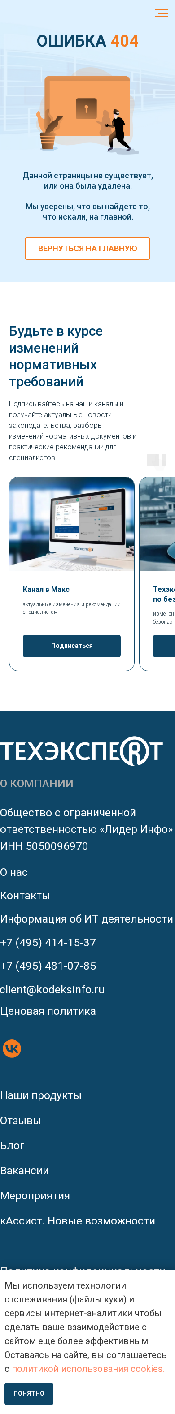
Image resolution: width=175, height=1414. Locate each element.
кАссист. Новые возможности (77, 1220)
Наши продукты (41, 1095)
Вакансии (24, 1170)
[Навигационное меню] (161, 13)
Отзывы (20, 1120)
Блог (12, 1145)
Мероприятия (35, 1195)
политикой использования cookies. (88, 1368)
